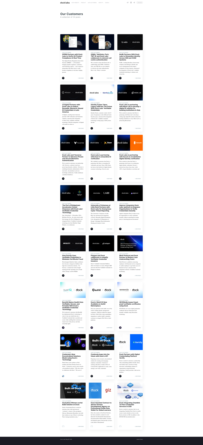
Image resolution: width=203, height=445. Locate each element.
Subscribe (139, 2)
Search (107, 2)
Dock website (75, 2)
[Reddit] (127, 2)
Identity (101, 2)
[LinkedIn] (131, 2)
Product (83, 2)
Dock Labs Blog (64, 439)
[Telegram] (135, 2)
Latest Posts (140, 439)
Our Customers (92, 2)
